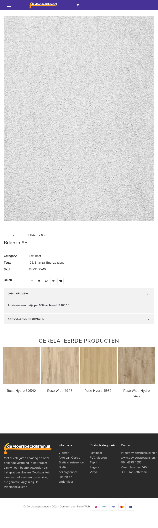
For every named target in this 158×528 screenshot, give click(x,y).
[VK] (60, 281)
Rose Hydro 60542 (21, 391)
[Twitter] (39, 281)
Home (8, 235)
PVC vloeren (98, 457)
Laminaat (21, 235)
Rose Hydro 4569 (98, 391)
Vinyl (93, 472)
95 (31, 262)
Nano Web (83, 506)
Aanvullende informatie (26, 318)
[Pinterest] (53, 281)
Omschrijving (18, 293)
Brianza (40, 262)
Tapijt (93, 462)
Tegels (94, 467)
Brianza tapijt (55, 262)
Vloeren (64, 453)
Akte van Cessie (69, 457)
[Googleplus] (46, 281)
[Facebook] (32, 281)
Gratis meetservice (71, 462)
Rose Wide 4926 (60, 391)
